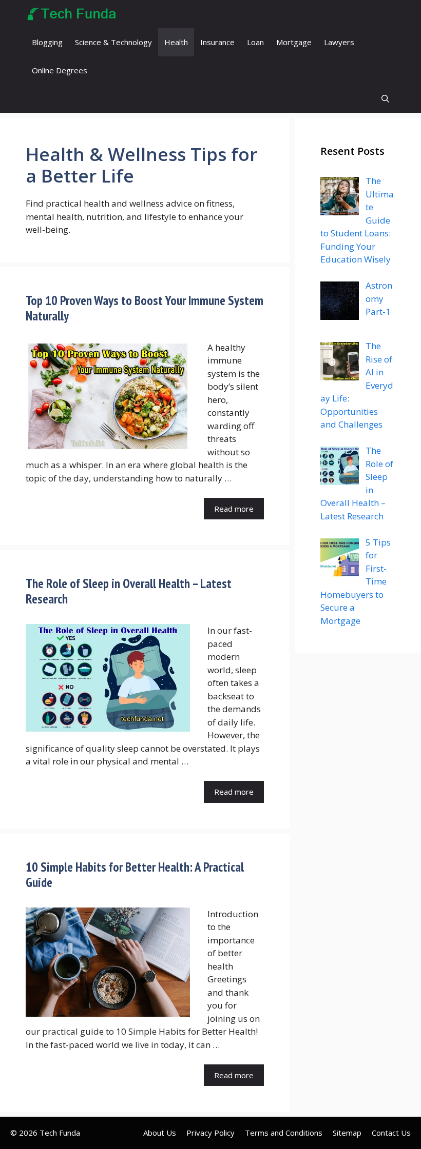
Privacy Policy (210, 1132)
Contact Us (391, 1132)
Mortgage (294, 42)
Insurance (217, 42)
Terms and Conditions (283, 1132)
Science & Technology (113, 42)
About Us (159, 1132)
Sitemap (347, 1132)
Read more (234, 508)
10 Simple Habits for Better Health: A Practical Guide (135, 875)
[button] (385, 99)
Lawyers (339, 42)
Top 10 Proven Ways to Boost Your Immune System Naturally (144, 308)
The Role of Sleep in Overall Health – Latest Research (129, 591)
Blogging (47, 42)
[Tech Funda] (72, 14)
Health (176, 42)
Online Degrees (59, 70)
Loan (255, 42)
